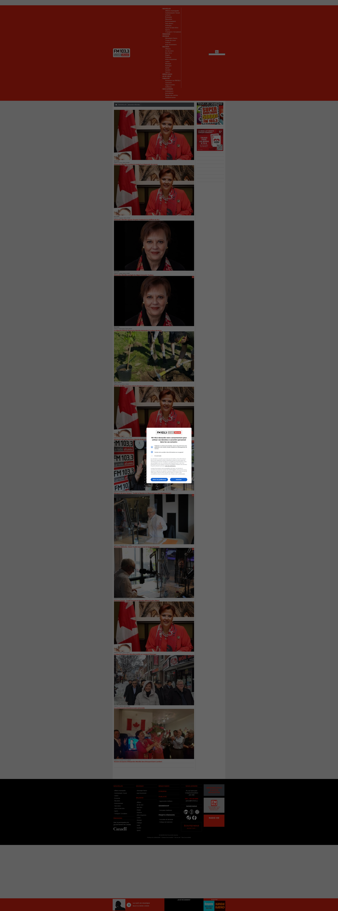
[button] (169, 456)
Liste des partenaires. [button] (170, 466)
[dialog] (169, 455)
